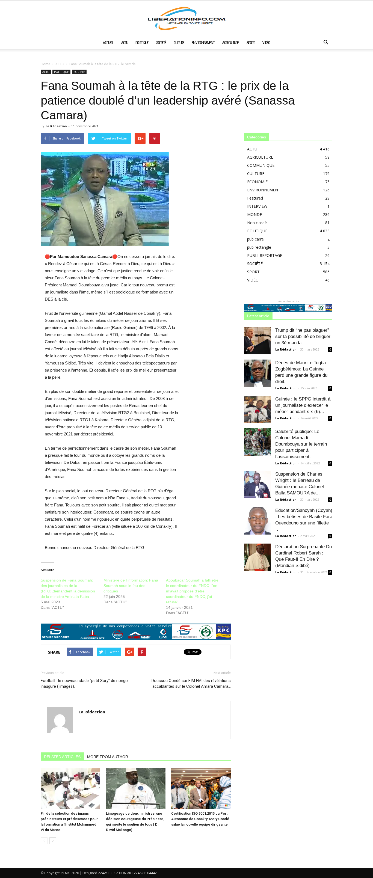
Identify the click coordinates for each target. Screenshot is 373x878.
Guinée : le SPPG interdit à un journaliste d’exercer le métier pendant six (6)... (302, 405)
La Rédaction (56, 126)
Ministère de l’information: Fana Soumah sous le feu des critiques (130, 585)
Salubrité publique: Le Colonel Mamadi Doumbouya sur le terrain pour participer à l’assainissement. (301, 444)
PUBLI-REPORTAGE (264, 255)
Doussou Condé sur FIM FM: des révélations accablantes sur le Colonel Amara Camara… (191, 683)
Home (45, 64)
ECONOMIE (257, 181)
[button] (325, 43)
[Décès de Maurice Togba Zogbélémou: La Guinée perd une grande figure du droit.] (257, 373)
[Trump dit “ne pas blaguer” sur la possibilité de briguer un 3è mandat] (257, 340)
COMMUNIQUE (260, 165)
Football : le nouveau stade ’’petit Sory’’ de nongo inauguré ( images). (84, 683)
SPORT (251, 42)
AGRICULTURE (230, 42)
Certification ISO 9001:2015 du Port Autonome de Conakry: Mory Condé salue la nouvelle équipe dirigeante (200, 818)
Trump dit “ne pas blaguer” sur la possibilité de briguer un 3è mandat (302, 336)
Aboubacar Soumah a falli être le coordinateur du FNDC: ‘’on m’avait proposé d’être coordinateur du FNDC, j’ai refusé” (192, 591)
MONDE (254, 214)
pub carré (255, 239)
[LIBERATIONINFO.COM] (186, 18)
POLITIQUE (142, 42)
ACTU (124, 42)
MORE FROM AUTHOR (107, 757)
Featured (255, 198)
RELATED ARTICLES (62, 757)
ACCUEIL (108, 42)
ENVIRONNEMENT (203, 42)
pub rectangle (259, 247)
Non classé (257, 222)
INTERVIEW (257, 206)
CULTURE (179, 42)
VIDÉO (266, 42)
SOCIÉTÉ (161, 42)
